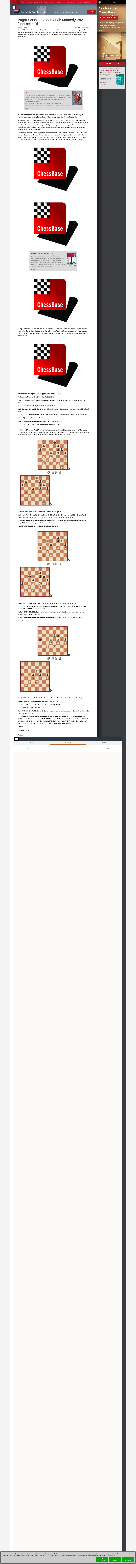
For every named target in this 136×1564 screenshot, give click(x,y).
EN (72, 12)
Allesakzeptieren (128, 1559)
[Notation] (53, 472)
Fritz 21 (27, 92)
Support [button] (70, 2)
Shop (15, 2)
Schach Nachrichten (34, 12)
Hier (40, 1555)
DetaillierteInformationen (102, 1559)
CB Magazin (49, 2)
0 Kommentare (85, 27)
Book (31, 742)
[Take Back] (47, 507)
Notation (68, 742)
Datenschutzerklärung (110, 1555)
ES (74, 12)
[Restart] (45, 507)
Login (114, 2)
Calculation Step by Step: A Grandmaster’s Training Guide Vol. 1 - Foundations (110, 70)
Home (23, 2)
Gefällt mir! (77, 27)
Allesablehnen (115, 1559)
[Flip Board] (48, 472)
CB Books (60, 2)
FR (76, 12)
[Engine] (56, 472)
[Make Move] (49, 507)
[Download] (60, 472)
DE (70, 12)
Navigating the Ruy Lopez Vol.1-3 (43, 253)
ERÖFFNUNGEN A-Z (35, 2)
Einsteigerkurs (84, 2)
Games (104, 742)
